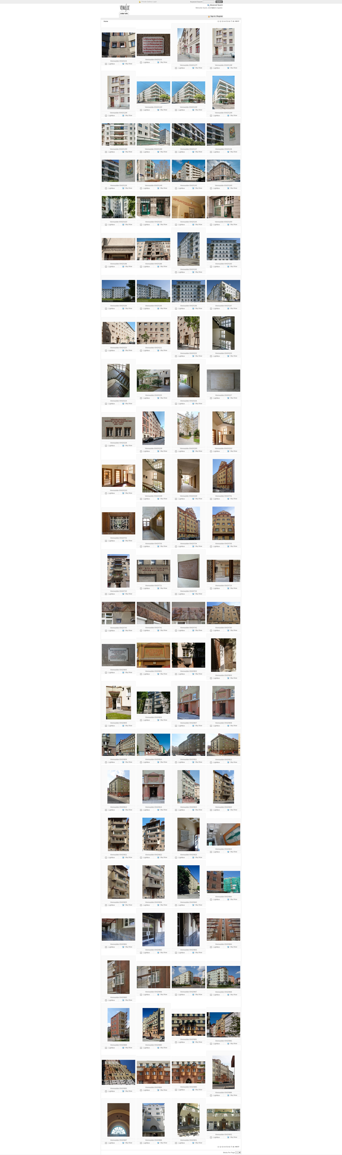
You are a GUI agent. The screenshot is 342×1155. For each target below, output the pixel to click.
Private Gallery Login (149, 2)
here (213, 8)
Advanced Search (216, 5)
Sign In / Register (216, 16)
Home (106, 21)
